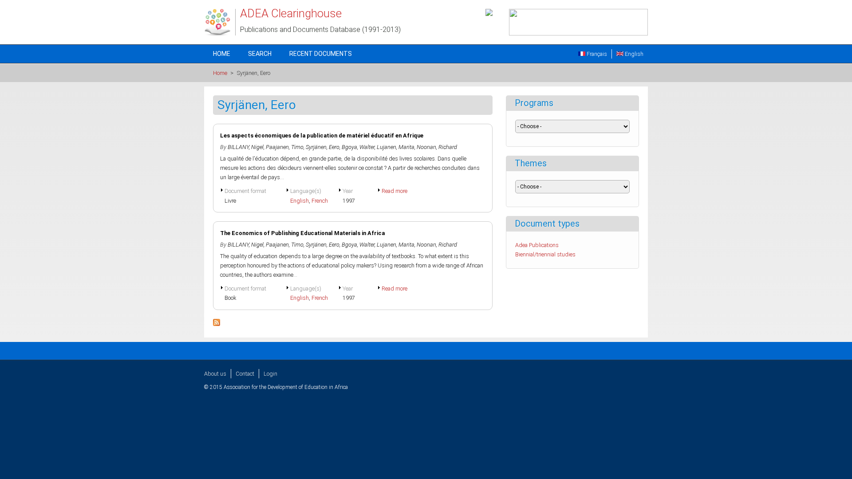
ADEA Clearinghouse (291, 13)
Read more (394, 191)
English (633, 54)
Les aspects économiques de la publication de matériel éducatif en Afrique (321, 135)
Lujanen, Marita (395, 147)
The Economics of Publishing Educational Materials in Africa (302, 233)
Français (596, 54)
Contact (245, 373)
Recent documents (320, 53)
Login (270, 373)
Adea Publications (537, 245)
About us (215, 373)
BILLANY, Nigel (246, 147)
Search (260, 53)
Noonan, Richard (437, 147)
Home (221, 53)
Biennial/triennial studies (545, 254)
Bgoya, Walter (358, 147)
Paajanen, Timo (285, 147)
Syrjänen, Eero (322, 147)
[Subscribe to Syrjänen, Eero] (216, 324)
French (320, 200)
